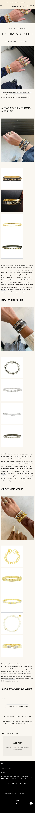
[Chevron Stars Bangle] (12, 189)
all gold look (19, 666)
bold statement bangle (10, 270)
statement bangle (24, 461)
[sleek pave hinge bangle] (12, 612)
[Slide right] (32, 2)
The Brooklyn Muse (19, 28)
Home (10, 28)
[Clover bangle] (12, 258)
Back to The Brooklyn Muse (19, 706)
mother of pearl (10, 678)
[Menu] (1, 6)
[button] (27, 6)
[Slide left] (2, 2)
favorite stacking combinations (20, 92)
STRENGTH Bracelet (22, 272)
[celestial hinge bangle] (12, 589)
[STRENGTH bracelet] (12, 211)
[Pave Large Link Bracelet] (12, 378)
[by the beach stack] (12, 634)
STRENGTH (5, 284)
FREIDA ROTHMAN (14, 793)
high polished (18, 471)
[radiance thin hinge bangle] (12, 424)
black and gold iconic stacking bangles (20, 265)
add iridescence (12, 681)
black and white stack (9, 454)
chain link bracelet (20, 478)
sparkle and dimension (11, 292)
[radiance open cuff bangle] (12, 656)
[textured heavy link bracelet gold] (12, 567)
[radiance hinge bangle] (12, 400)
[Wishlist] (31, 6)
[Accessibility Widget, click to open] (31, 803)
